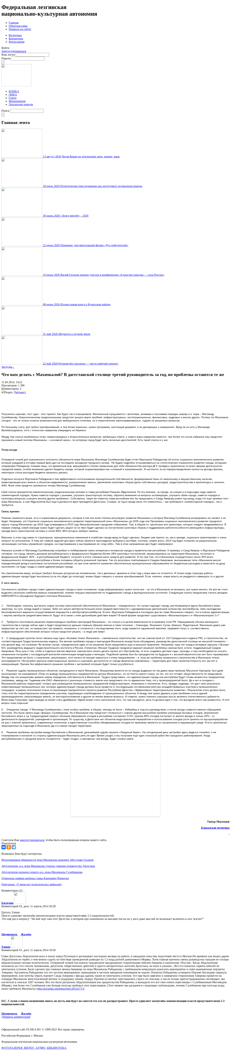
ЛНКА (13, 94)
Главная (13, 22)
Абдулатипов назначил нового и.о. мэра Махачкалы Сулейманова (41, 872)
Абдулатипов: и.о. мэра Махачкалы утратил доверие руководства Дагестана (48, 866)
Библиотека (16, 38)
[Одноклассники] (8, 847)
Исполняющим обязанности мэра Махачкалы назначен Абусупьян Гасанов (47, 859)
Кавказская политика (215, 827)
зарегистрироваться (32, 840)
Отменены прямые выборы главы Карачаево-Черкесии (35, 878)
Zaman (5, 946)
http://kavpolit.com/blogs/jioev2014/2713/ (61, 988)
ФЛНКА (14, 91)
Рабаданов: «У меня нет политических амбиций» (31, 884)
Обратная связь (18, 25)
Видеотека (15, 35)
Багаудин (7, 903)
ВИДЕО (29, 1047)
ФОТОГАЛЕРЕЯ (12, 1047)
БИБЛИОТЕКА (57, 1047)
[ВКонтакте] (3, 847)
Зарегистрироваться (13, 51)
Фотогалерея (16, 41)
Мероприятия (17, 101)
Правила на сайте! (20, 29)
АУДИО (41, 1047)
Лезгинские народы (21, 104)
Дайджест (20, 392)
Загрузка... (7, 366)
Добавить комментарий (15, 1016)
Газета (12, 97)
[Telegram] (14, 847)
